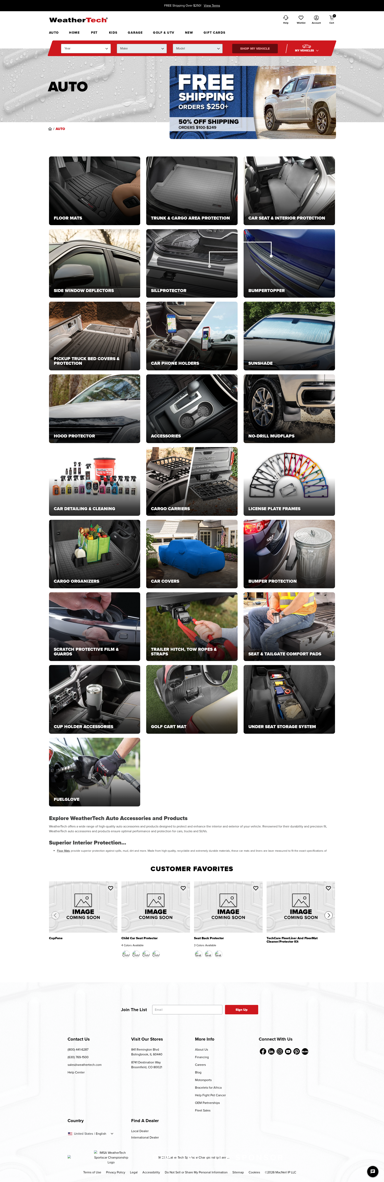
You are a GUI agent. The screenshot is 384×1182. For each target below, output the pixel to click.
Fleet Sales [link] (202, 1110)
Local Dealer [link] (140, 1131)
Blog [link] (198, 1072)
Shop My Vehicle (255, 48)
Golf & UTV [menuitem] (163, 32)
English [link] (101, 1133)
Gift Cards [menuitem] (215, 32)
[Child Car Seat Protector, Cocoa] (136, 954)
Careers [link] (200, 1064)
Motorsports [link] (203, 1080)
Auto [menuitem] (54, 32)
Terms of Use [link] (92, 1172)
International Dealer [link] (145, 1137)
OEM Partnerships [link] (207, 1102)
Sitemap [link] (238, 1172)
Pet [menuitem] (94, 32)
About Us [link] (201, 1049)
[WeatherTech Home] (78, 19)
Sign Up (242, 1009)
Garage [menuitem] (135, 32)
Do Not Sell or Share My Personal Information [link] (196, 1172)
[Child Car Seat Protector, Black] (126, 954)
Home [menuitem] (74, 32)
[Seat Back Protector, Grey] (218, 954)
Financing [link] (202, 1057)
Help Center (76, 1072)
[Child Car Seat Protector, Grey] (156, 954)
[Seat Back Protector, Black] (198, 954)
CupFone (56, 938)
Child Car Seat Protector (139, 938)
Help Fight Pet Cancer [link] (210, 1095)
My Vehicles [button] (305, 50)
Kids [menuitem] (113, 32)
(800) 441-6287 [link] (78, 1049)
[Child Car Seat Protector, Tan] (146, 954)
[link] (50, 128)
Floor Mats (63, 851)
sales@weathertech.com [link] (85, 1064)
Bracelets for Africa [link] (208, 1087)
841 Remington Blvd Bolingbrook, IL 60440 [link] (146, 1052)
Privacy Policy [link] (115, 1172)
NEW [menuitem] (189, 32)
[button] (301, 20)
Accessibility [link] (151, 1172)
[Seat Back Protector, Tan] (208, 954)
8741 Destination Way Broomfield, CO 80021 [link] (146, 1064)
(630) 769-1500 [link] (78, 1057)
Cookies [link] (254, 1172)
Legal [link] (134, 1172)
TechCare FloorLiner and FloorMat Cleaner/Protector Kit (292, 940)
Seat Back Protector (209, 938)
